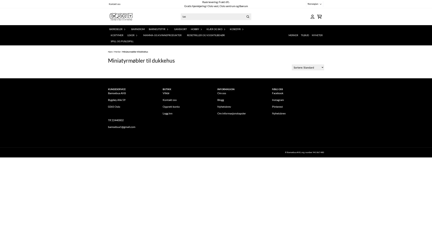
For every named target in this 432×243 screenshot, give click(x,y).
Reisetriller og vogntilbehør (206, 35)
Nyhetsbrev (224, 106)
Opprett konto (171, 106)
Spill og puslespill (122, 41)
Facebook (277, 93)
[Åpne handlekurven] (319, 16)
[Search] (248, 16)
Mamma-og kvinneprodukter (162, 35)
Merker (293, 35)
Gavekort (180, 29)
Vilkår (166, 93)
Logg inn (167, 113)
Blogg (220, 99)
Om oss (221, 93)
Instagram (278, 99)
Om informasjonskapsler (231, 113)
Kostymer (117, 35)
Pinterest (277, 106)
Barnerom (138, 29)
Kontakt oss (114, 4)
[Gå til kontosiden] (312, 16)
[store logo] (121, 17)
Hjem (110, 51)
